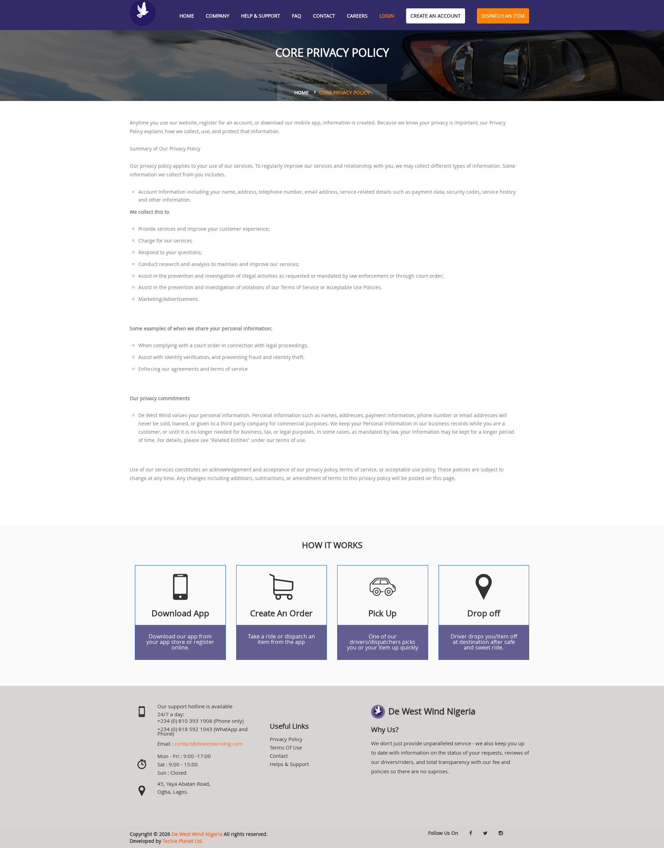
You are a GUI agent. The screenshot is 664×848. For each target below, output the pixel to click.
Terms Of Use (286, 747)
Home (186, 15)
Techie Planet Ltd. (183, 841)
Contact (324, 15)
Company (217, 15)
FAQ (296, 15)
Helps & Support (289, 764)
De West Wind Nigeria (197, 834)
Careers (357, 15)
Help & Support (260, 15)
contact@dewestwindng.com (209, 743)
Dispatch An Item (503, 15)
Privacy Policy (286, 739)
